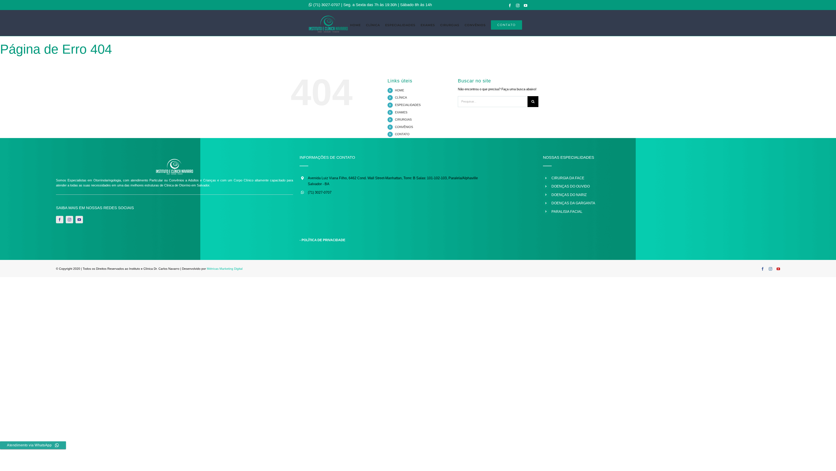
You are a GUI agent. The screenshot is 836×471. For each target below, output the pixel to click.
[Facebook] (59, 219)
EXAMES (401, 112)
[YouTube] (79, 219)
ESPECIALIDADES (408, 105)
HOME (399, 90)
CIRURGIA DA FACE (567, 178)
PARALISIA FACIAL (566, 211)
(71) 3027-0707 (326, 5)
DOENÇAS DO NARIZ (569, 195)
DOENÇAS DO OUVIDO (570, 186)
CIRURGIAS (403, 119)
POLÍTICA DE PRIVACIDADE (323, 240)
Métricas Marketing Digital (225, 268)
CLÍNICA (401, 97)
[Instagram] (69, 219)
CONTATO (402, 134)
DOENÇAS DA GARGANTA (573, 203)
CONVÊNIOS (404, 127)
